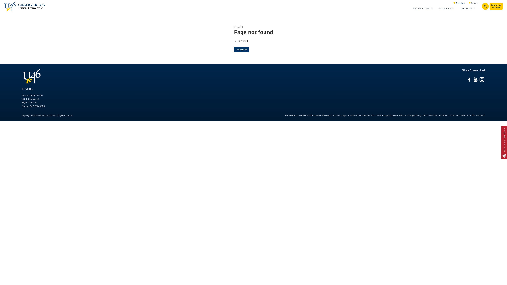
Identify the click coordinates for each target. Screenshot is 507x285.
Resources (466, 8)
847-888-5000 (37, 106)
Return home (241, 50)
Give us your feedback (504, 140)
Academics (445, 8)
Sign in (496, 6)
